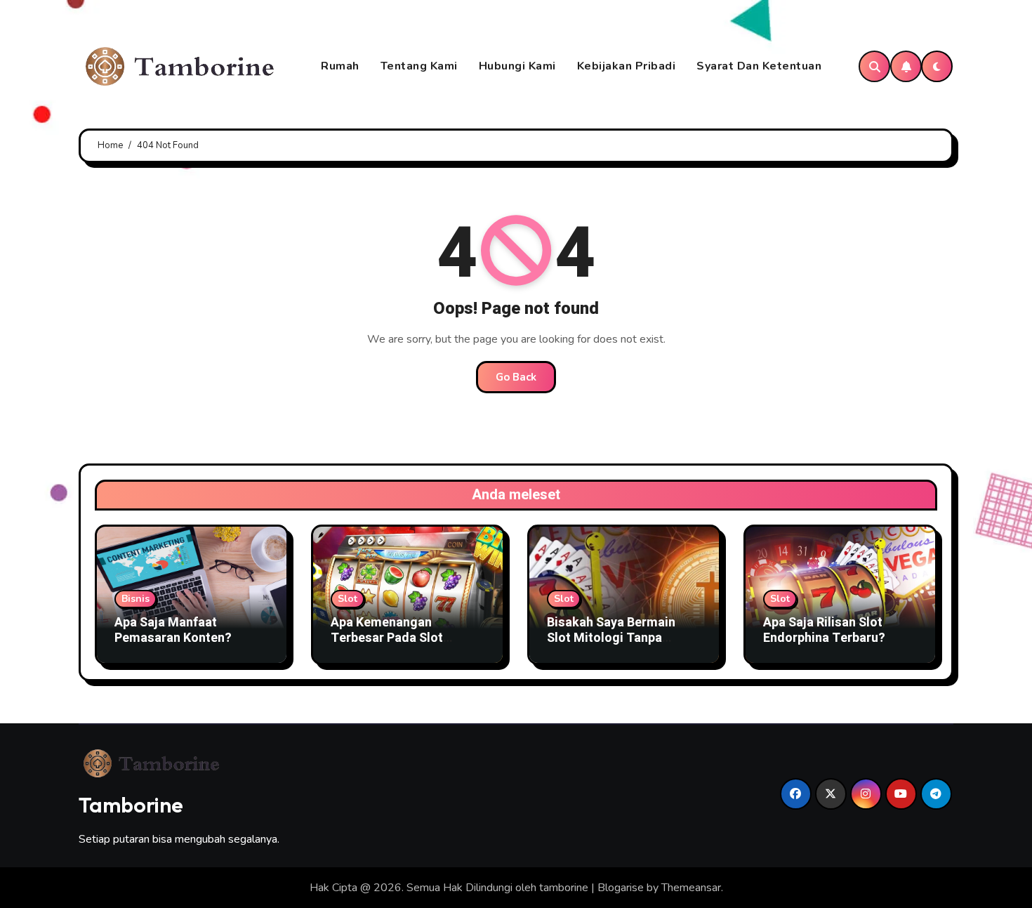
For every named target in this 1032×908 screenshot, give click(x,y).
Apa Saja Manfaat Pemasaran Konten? (173, 630)
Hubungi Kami (517, 66)
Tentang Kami (419, 66)
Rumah (340, 66)
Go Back (516, 377)
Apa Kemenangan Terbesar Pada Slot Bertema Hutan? (387, 637)
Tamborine (131, 804)
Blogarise (620, 887)
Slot (347, 598)
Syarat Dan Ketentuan (758, 66)
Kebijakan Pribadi (626, 66)
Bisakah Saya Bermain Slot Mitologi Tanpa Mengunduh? (611, 637)
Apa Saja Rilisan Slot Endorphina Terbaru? (824, 630)
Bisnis (135, 598)
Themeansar (691, 887)
